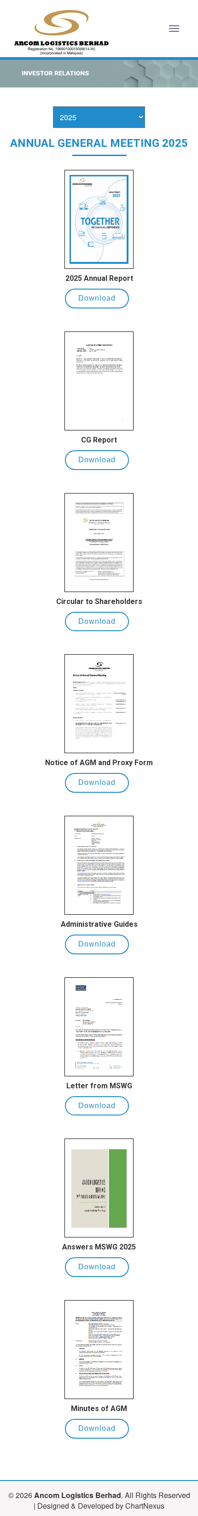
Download (97, 298)
